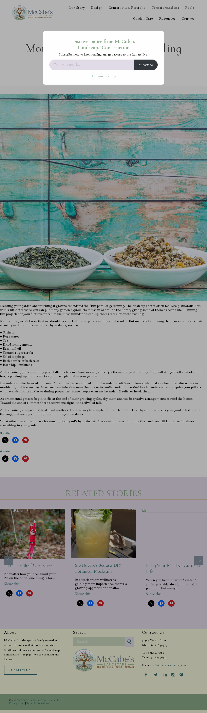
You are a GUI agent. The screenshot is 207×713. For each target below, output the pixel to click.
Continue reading (103, 76)
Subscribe (145, 65)
